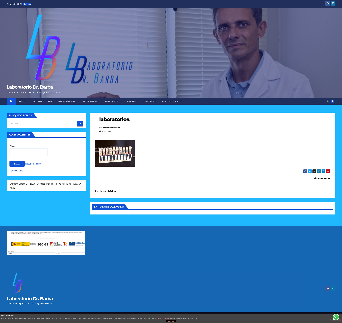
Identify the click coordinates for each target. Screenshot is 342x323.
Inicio (22, 101)
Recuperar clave (33, 164)
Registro (132, 101)
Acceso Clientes (172, 101)
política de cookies (163, 318)
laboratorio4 (320, 178)
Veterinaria (90, 101)
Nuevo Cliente (16, 171)
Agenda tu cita (42, 101)
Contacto (149, 101)
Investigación (66, 101)
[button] (328, 101)
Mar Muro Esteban (111, 128)
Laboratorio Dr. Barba (30, 87)
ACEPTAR (171, 321)
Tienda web (112, 101)
